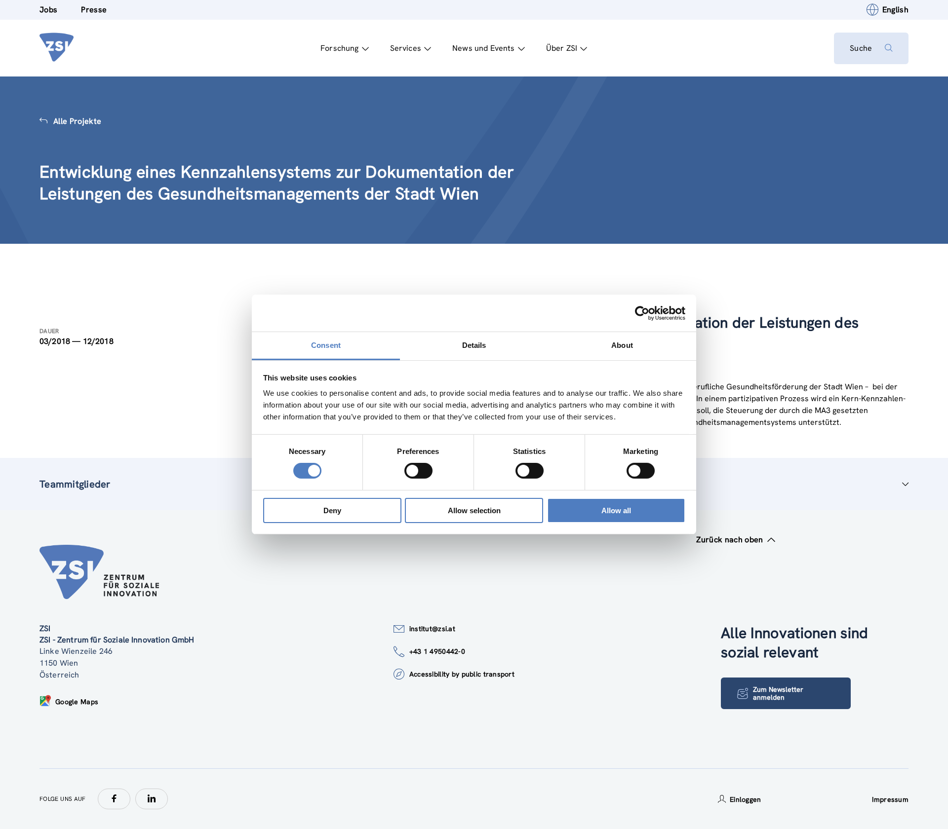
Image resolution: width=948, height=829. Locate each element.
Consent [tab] (326, 345)
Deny (332, 510)
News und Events (483, 48)
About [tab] (622, 345)
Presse (94, 9)
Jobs (48, 9)
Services (405, 48)
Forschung (339, 48)
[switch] (418, 471)
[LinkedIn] (151, 799)
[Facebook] (114, 799)
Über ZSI (561, 48)
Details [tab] (474, 345)
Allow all (616, 510)
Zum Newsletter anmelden (778, 693)
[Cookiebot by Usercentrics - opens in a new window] (642, 312)
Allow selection (474, 510)
